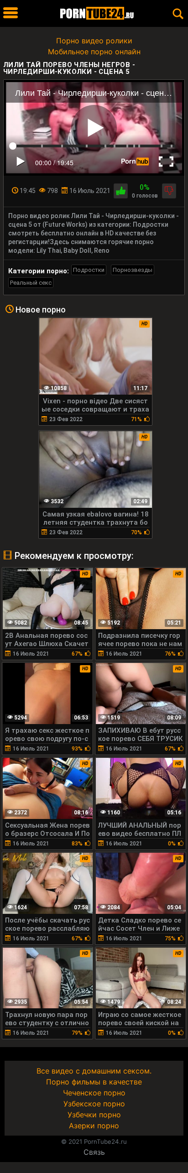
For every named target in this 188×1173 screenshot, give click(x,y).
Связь (94, 1152)
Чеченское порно (94, 1092)
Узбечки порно (94, 1114)
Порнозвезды (132, 269)
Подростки (88, 269)
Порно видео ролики (94, 40)
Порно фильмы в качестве (94, 1081)
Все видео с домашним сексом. (94, 1070)
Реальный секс (31, 282)
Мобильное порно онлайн (94, 51)
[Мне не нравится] (169, 190)
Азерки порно (94, 1125)
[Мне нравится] (121, 190)
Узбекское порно (94, 1103)
